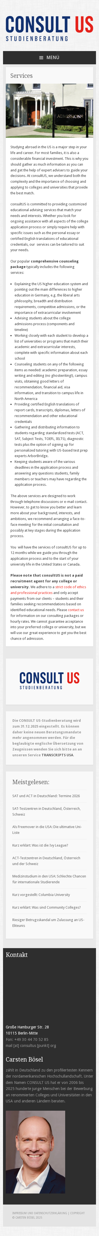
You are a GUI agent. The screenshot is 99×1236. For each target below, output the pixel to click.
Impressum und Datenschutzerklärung (40, 1213)
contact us (76, 610)
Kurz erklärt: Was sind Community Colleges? (46, 907)
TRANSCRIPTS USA (57, 755)
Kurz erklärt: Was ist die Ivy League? (40, 845)
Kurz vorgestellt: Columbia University (41, 895)
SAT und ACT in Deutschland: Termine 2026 (46, 796)
